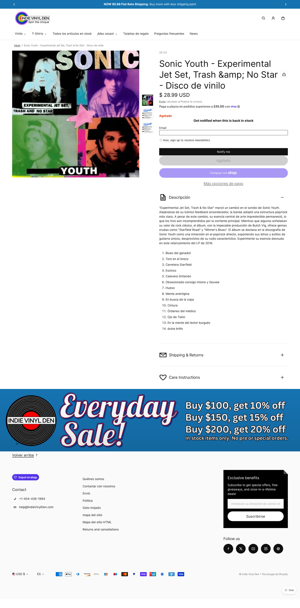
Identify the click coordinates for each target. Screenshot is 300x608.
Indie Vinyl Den (251, 574)
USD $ (20, 574)
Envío (162, 101)
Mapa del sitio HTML (97, 522)
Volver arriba (23, 455)
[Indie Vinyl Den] (32, 18)
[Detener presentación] (17, 444)
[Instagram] (266, 549)
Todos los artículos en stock (72, 33)
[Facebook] (228, 549)
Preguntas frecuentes (169, 33)
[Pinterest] (278, 549)
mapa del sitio (92, 515)
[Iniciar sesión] (273, 18)
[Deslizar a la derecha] (286, 4)
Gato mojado (92, 507)
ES (39, 574)
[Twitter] (241, 549)
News (194, 33)
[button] (263, 18)
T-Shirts (37, 33)
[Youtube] (253, 549)
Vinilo (19, 33)
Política (88, 500)
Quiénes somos (93, 479)
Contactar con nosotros (99, 486)
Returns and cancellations (101, 529)
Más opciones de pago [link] (223, 183)
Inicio (17, 45)
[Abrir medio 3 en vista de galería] (147, 128)
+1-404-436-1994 (32, 498)
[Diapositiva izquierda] (14, 4)
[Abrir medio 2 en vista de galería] (147, 114)
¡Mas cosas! (105, 33)
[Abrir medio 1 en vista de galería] (147, 100)
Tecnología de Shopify (275, 574)
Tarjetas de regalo (136, 33)
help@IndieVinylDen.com (36, 507)
